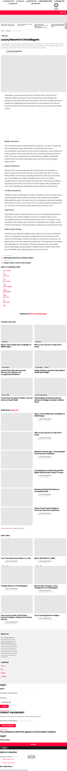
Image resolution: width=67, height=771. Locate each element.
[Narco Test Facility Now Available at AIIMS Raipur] (8, 19)
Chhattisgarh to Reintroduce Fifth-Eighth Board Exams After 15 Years (49, 471)
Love (33, 1)
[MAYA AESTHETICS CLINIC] (50, 547)
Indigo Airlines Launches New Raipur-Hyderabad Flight (57, 25)
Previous (1, 22)
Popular (3, 673)
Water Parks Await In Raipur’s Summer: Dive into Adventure (46, 509)
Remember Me (6, 702)
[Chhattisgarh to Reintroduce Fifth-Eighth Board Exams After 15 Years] (17, 479)
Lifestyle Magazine (41, 395)
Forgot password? (5, 710)
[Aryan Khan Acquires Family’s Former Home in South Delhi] (17, 387)
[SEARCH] (64, 12)
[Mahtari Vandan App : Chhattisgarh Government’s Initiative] (17, 460)
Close (4, 748)
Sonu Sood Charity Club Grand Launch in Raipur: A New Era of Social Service (16, 617)
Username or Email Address (8, 693)
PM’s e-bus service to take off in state (25, 25)
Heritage (5, 342)
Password (3, 698)
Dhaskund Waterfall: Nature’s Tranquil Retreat (46, 490)
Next (66, 22)
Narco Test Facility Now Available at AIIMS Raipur (7, 25)
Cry (14, 3)
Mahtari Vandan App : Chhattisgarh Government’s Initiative (49, 452)
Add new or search (6, 757)
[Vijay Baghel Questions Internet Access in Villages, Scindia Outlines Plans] (50, 387)
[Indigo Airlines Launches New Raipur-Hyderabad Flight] (58, 19)
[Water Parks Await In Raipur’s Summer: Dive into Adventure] (17, 516)
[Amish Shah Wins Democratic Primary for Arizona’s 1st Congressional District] (42, 19)
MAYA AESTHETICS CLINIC (44, 558)
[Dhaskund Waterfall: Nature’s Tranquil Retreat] (17, 497)
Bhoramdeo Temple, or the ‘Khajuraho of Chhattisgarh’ (46, 587)
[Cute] (7, 566)
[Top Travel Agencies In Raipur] (50, 604)
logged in (10, 528)
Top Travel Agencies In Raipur (46, 615)
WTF (37, 3)
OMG (61, 1)
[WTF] (41, 566)
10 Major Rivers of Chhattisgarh (14, 586)
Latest (56, 9)
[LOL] (3, 566)
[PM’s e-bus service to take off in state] (25, 19)
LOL (21, 1)
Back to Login (3, 730)
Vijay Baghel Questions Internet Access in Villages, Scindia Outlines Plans (49, 400)
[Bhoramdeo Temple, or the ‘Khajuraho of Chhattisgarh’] (50, 575)
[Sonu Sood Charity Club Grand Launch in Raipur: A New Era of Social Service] (17, 604)
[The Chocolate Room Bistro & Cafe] (17, 547)
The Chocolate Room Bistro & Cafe (16, 558)
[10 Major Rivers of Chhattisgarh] (17, 575)
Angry (48, 1)
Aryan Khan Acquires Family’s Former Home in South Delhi (17, 399)
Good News (5, 367)
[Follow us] (61, 12)
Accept (33, 744)
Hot (2, 669)
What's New (5, 395)
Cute (10, 1)
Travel (46, 367)
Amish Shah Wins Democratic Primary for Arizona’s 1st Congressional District (41, 26)
